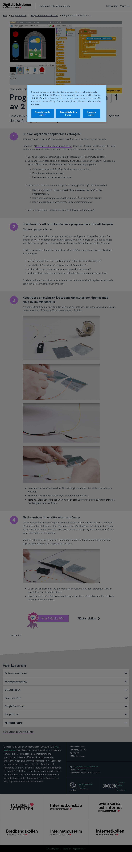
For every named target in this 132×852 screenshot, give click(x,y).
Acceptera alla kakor (42, 113)
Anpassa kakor (91, 113)
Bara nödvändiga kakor (68, 113)
